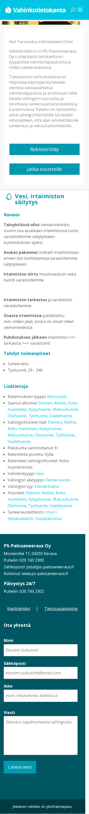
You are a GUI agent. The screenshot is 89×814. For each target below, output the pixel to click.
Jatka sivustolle (44, 169)
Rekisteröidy (44, 149)
